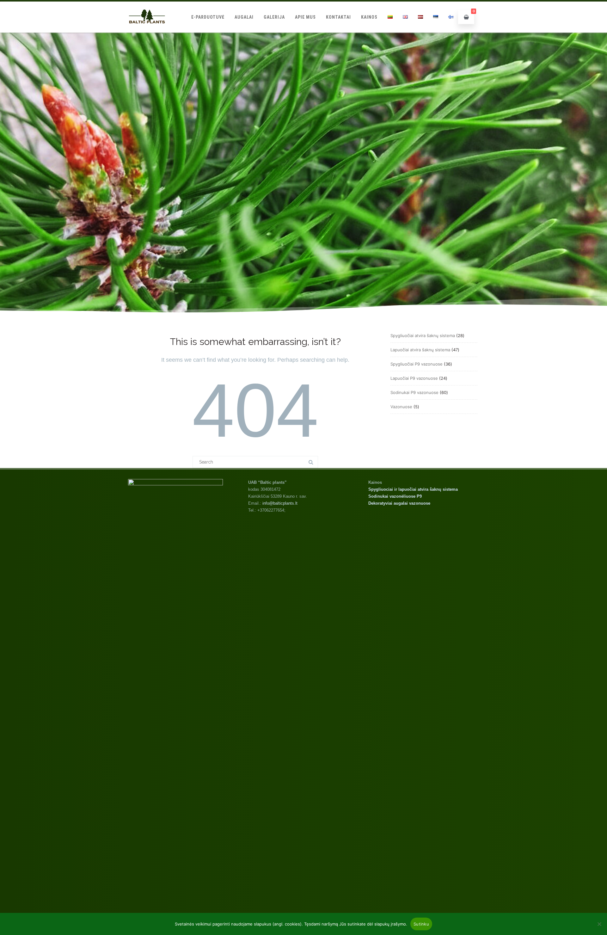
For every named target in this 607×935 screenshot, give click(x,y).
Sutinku (421, 923)
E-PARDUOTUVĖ (207, 17)
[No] (599, 924)
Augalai (244, 17)
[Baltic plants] (147, 30)
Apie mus (305, 17)
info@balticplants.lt (279, 503)
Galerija (274, 17)
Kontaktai (338, 17)
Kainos (369, 17)
